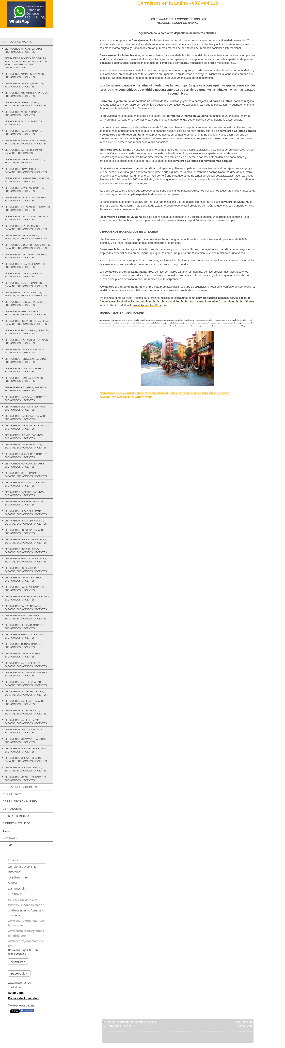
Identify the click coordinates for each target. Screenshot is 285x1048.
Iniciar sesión (243, 1021)
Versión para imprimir (121, 1021)
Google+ (17, 961)
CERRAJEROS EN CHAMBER (151, 393)
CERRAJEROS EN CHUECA (184, 393)
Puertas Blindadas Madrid (26, 905)
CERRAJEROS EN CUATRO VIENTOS (132, 397)
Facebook (18, 973)
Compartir (28, 1010)
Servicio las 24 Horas (23, 899)
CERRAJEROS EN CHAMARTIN (116, 393)
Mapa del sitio (147, 1021)
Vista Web (245, 1026)
